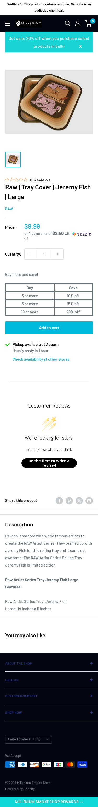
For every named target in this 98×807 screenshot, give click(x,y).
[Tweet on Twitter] (79, 500)
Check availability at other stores (41, 359)
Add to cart (49, 327)
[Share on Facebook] (59, 500)
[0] (88, 23)
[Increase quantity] (57, 254)
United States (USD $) (24, 739)
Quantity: (13, 254)
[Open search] (68, 23)
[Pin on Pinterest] (69, 500)
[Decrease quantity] (30, 254)
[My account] (77, 23)
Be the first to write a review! (49, 463)
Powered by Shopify (20, 789)
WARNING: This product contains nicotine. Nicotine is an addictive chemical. (49, 7)
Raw (9, 209)
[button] (49, 802)
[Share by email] (89, 500)
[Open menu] (7, 24)
